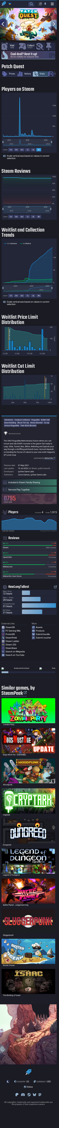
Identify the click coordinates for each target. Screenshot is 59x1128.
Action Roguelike (11, 425)
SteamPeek (11, 638)
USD (43, 1081)
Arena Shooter (36, 423)
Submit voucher (43, 638)
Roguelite (35, 420)
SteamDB (10, 627)
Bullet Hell (45, 420)
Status (29, 1087)
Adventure (8, 420)
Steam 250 (11, 644)
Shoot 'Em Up (23, 423)
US (23, 1081)
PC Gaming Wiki (13, 631)
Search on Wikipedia (15, 651)
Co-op (46, 423)
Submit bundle (43, 634)
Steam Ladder (12, 641)
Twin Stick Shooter (28, 425)
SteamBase (11, 648)
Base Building (10, 423)
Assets (39, 627)
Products (40, 631)
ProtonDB (10, 634)
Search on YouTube (15, 655)
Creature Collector (22, 420)
